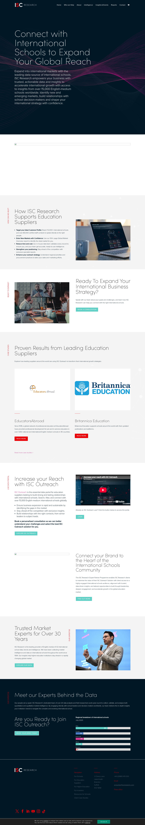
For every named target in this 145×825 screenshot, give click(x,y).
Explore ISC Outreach (26, 533)
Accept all (104, 822)
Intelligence (88, 5)
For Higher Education (82, 787)
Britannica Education (92, 420)
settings (87, 823)
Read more (21, 439)
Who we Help (69, 5)
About (79, 5)
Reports (114, 5)
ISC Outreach (21, 492)
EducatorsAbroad (29, 420)
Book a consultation (87, 309)
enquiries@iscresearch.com (124, 785)
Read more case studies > (24, 453)
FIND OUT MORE (84, 599)
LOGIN (80, 517)
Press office (118, 789)
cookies (45, 821)
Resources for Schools (82, 794)
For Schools (78, 776)
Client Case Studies (81, 798)
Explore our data (24, 665)
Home (59, 5)
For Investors (79, 790)
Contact (122, 5)
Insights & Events (102, 5)
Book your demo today (26, 733)
